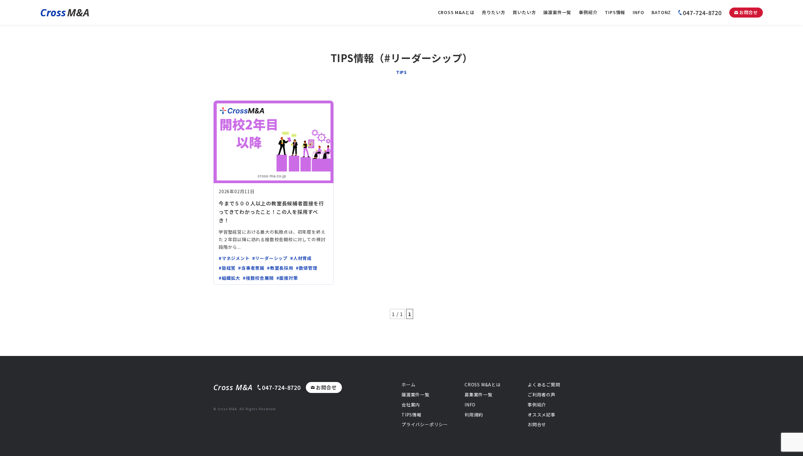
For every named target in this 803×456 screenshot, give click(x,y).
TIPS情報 (615, 12)
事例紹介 (588, 12)
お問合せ (748, 12)
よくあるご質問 (544, 384)
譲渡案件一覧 (557, 12)
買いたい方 (524, 12)
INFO (638, 12)
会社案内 (411, 404)
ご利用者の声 (542, 394)
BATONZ (661, 12)
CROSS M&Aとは (456, 12)
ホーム (408, 384)
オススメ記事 (542, 414)
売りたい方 (493, 12)
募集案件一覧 (478, 394)
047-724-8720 (702, 12)
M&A (64, 12)
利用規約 (474, 414)
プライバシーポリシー (425, 424)
